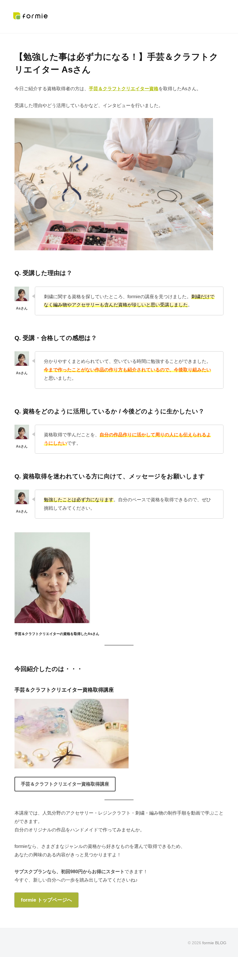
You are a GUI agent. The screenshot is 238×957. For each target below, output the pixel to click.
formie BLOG (214, 943)
